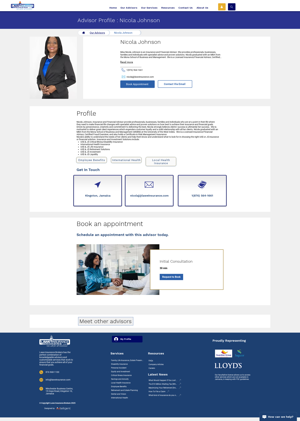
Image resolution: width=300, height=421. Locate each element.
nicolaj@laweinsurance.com (140, 77)
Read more (126, 62)
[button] (231, 6)
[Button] (83, 32)
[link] (187, 261)
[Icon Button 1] (222, 6)
